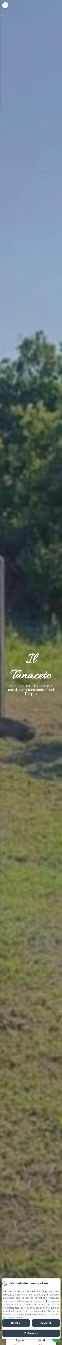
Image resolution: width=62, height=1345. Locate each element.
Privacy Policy (14, 1317)
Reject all (16, 1322)
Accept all (45, 1322)
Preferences (31, 1333)
